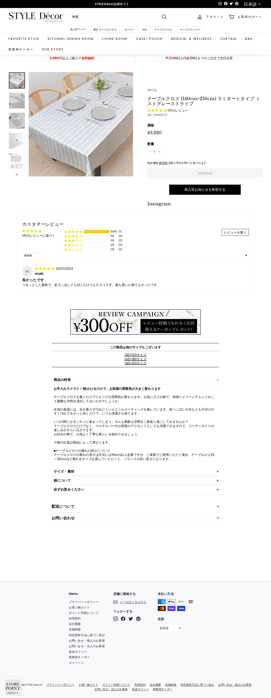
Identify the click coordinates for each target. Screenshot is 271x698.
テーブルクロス (163, 29)
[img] (45, 268)
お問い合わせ (63, 518)
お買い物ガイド (79, 607)
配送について (63, 506)
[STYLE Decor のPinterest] (138, 618)
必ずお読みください (69, 489)
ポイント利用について (84, 613)
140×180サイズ (135, 359)
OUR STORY (53, 49)
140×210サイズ (136, 363)
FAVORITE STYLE (23, 39)
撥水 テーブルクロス (105, 29)
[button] (157, 110)
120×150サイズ (136, 354)
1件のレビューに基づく (38, 235)
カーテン (129, 29)
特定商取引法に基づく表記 (87, 635)
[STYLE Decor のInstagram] (115, 618)
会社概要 (75, 624)
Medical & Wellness (191, 39)
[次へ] (16, 173)
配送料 (163, 163)
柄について (62, 480)
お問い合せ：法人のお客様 (87, 646)
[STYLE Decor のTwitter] (131, 618)
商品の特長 (62, 379)
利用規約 (75, 618)
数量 (150, 144)
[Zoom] (81, 124)
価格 (150, 125)
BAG (249, 39)
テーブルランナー (190, 29)
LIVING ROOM (114, 39)
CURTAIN (228, 39)
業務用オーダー (20, 49)
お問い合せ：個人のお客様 (87, 641)
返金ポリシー (78, 652)
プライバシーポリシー (84, 602)
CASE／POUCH (149, 39)
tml (144, 29)
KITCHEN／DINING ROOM (71, 39)
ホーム (152, 90)
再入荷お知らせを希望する (204, 189)
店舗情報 (75, 629)
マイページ (76, 663)
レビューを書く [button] (235, 232)
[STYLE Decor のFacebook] (123, 618)
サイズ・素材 (64, 471)
